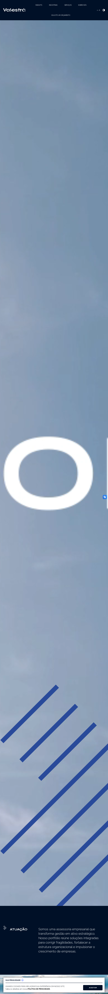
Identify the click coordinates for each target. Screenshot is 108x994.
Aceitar (93, 988)
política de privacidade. (39, 989)
